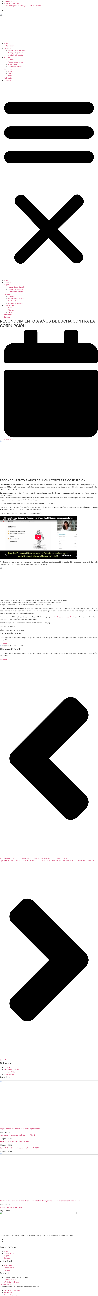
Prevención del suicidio (16, 62)
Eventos (10, 60)
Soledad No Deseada (15, 66)
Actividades (8, 78)
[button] (49, 180)
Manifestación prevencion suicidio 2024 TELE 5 (17, 1135)
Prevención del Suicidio (16, 50)
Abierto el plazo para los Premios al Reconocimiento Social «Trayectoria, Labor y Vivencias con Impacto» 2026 (40, 1201)
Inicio (6, 43)
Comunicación (9, 69)
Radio (10, 71)
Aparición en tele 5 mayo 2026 (11, 1207)
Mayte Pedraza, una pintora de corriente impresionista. (20, 1129)
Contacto (7, 80)
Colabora (3, 643)
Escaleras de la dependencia (64, 617)
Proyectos (7, 48)
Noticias (7, 57)
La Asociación (9, 46)
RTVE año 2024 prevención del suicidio (14, 1141)
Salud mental (12, 64)
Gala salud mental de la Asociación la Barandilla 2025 (19, 1148)
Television (11, 73)
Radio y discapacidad (15, 53)
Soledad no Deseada (15, 55)
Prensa (10, 76)
